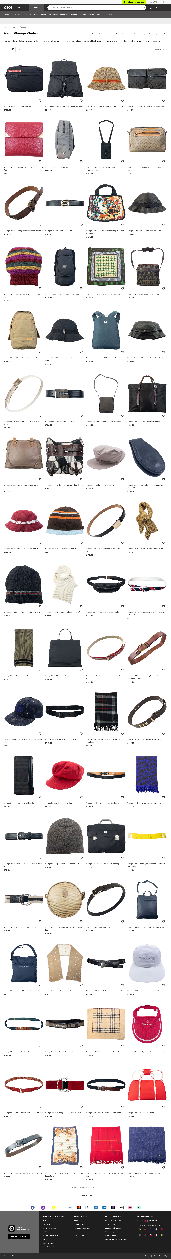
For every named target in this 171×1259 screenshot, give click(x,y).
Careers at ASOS (80, 1224)
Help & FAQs (153, 2)
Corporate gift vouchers (113, 1228)
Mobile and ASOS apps (113, 1220)
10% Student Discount (50, 1235)
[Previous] (88, 34)
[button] (140, 1229)
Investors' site (78, 1232)
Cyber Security (79, 1235)
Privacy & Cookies (144, 1256)
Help (44, 1220)
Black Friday (109, 1232)
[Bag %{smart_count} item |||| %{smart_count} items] (164, 7)
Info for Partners (110, 1235)
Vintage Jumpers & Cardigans (147, 33)
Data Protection (48, 1243)
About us (77, 1220)
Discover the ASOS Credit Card (116, 1239)
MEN (36, 7)
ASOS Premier (48, 1232)
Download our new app (134, 2)
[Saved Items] (157, 7)
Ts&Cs (155, 1256)
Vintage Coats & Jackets (119, 33)
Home (6, 27)
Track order (47, 1224)
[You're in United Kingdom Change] (164, 2)
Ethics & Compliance (50, 1247)
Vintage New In (99, 33)
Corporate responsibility (82, 1228)
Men (14, 27)
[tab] (8, 14)
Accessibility (163, 1256)
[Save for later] (40, 100)
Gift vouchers (110, 1224)
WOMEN (22, 7)
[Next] (164, 34)
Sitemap (45, 1239)
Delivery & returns (49, 1228)
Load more (85, 1195)
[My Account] (151, 7)
